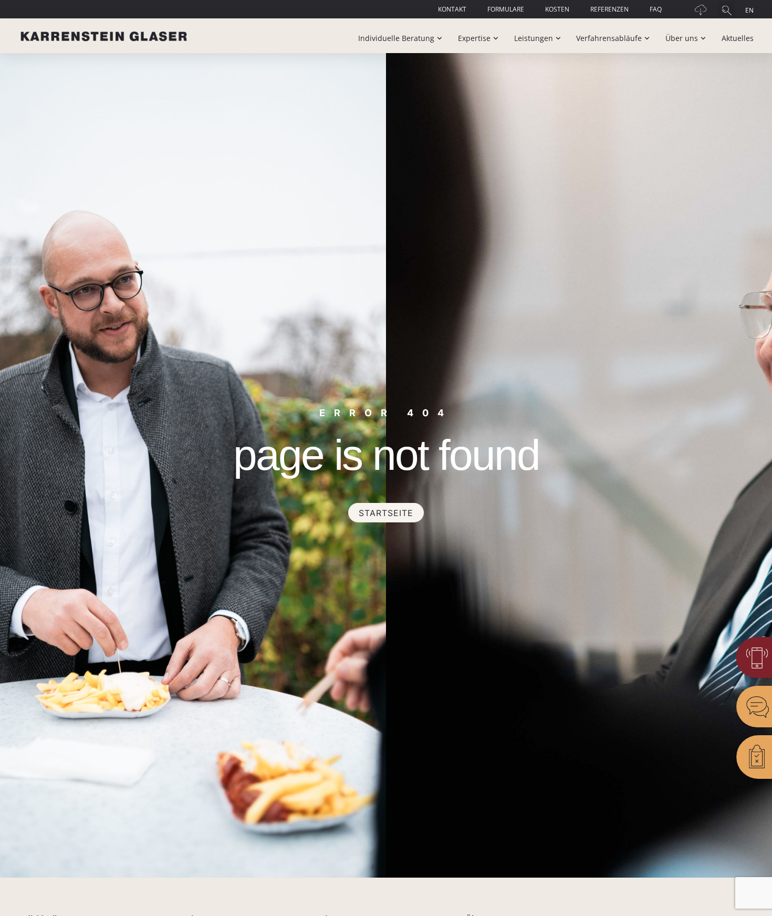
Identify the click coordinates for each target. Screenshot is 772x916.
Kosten (557, 9)
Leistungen (533, 38)
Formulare (505, 9)
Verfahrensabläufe (609, 38)
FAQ (656, 9)
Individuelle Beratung (396, 38)
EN (749, 10)
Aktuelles (738, 38)
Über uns (681, 38)
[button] (726, 9)
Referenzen (609, 9)
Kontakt (452, 9)
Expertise (474, 38)
